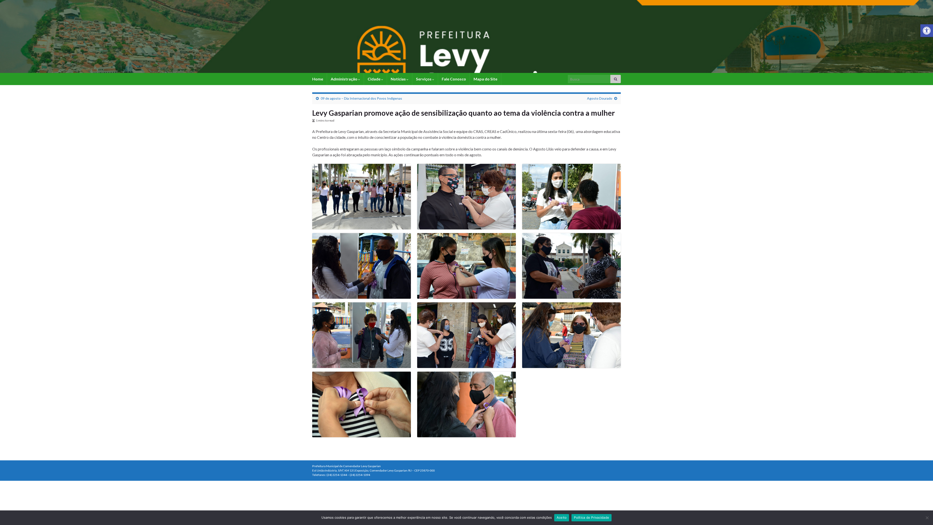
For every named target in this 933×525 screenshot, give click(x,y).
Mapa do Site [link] (485, 79)
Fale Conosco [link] (454, 79)
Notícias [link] (398, 79)
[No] (926, 517)
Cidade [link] (374, 79)
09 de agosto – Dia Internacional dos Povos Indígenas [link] (361, 98)
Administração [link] (344, 79)
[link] (926, 30)
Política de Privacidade (591, 517)
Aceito (562, 517)
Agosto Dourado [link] (599, 98)
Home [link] (317, 79)
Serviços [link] (424, 79)
